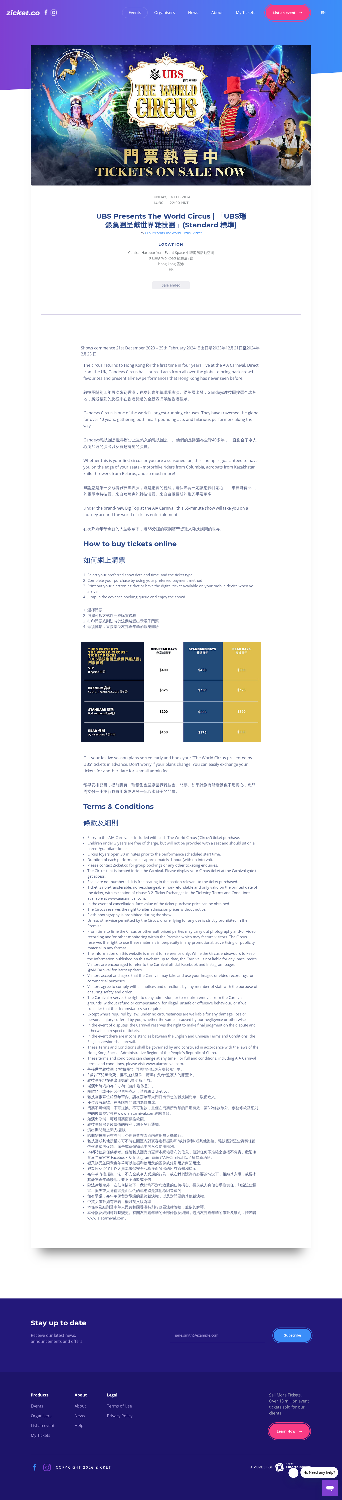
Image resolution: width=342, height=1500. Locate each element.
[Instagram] (54, 13)
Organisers (164, 12)
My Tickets (245, 12)
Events (135, 12)
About (217, 12)
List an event (284, 12)
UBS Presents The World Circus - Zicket (173, 233)
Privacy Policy (119, 1416)
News (193, 12)
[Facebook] (48, 12)
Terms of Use (119, 1406)
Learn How (286, 1431)
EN (323, 12)
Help (79, 1425)
